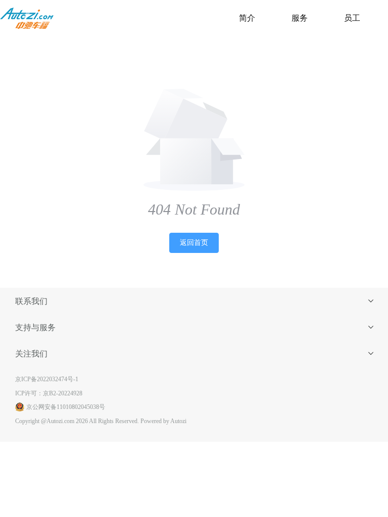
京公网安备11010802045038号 (65, 406)
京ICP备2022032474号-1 (46, 379)
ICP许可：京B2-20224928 (48, 393)
